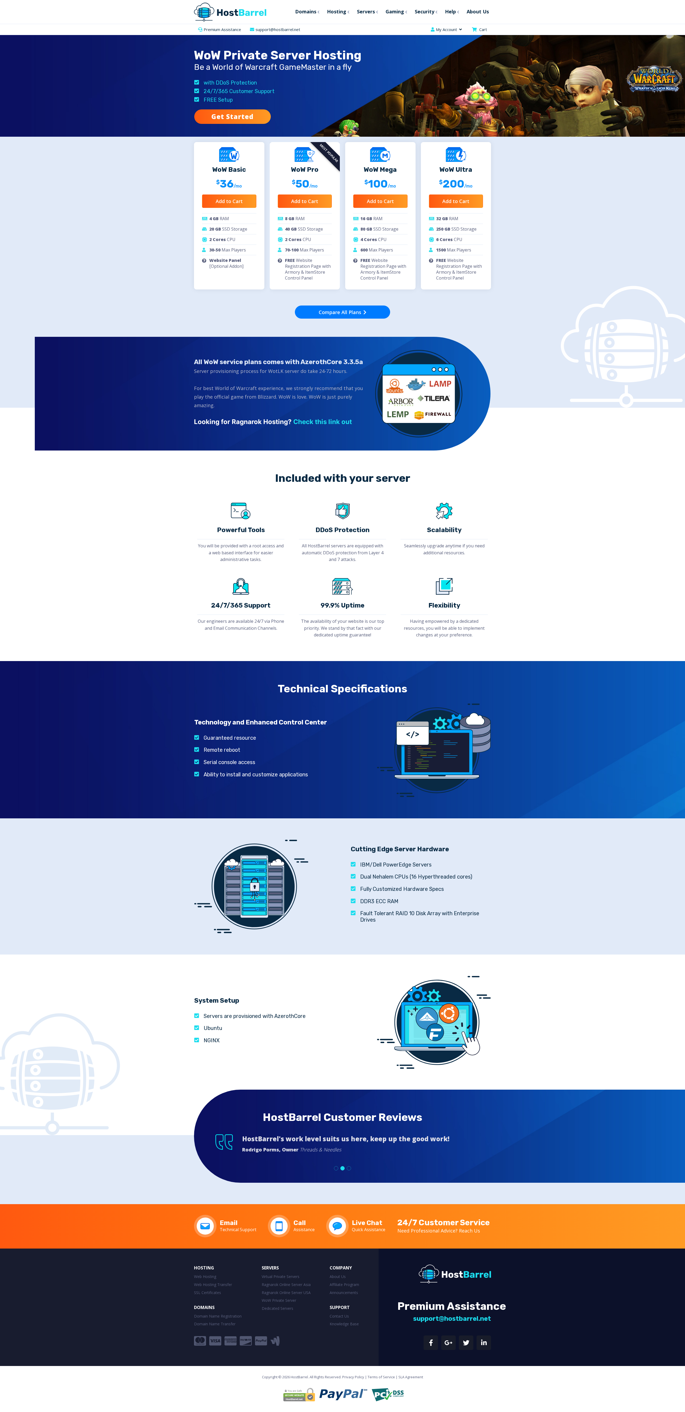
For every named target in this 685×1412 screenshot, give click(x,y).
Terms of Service (381, 1377)
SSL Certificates (207, 1292)
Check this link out (322, 422)
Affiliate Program (344, 1284)
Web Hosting (205, 1276)
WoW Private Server (279, 1300)
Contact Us (339, 1316)
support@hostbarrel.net (278, 29)
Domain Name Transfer (214, 1323)
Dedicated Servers (277, 1308)
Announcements (344, 1292)
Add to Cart (229, 201)
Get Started (232, 116)
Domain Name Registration (218, 1316)
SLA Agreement (410, 1377)
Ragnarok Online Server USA (286, 1292)
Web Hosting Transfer (213, 1284)
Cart (483, 29)
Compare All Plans (341, 312)
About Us (338, 1276)
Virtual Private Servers (280, 1276)
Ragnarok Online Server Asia (286, 1284)
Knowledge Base (344, 1323)
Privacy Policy (353, 1377)
